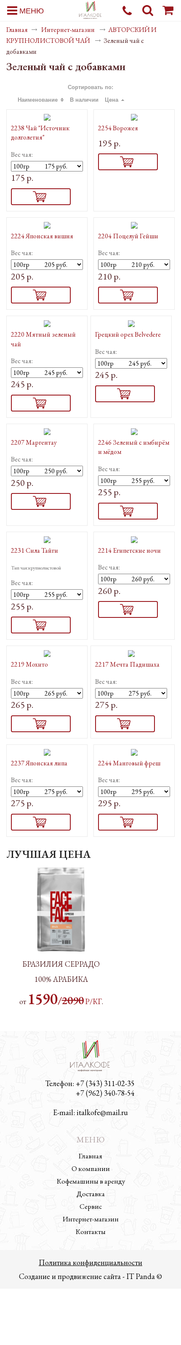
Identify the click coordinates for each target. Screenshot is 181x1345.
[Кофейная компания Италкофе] (90, 11)
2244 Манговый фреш (129, 763)
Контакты (90, 1231)
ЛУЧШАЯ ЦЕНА (48, 854)
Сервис (91, 1206)
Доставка (91, 1193)
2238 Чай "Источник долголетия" (40, 133)
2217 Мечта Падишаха (127, 664)
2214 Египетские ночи (129, 550)
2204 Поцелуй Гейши (128, 236)
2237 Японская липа (39, 763)
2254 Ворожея (118, 128)
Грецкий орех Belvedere (128, 334)
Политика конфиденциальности (90, 1262)
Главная (17, 29)
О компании (91, 1168)
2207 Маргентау (34, 442)
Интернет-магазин (68, 29)
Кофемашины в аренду (90, 1181)
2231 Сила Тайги (34, 550)
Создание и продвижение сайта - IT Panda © (90, 1276)
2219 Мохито (29, 664)
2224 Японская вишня (42, 236)
